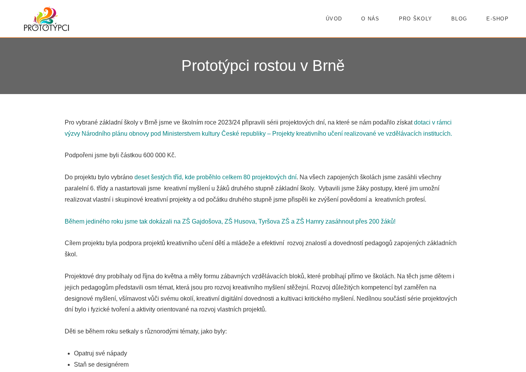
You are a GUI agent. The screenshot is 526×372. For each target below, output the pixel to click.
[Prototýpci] (46, 18)
